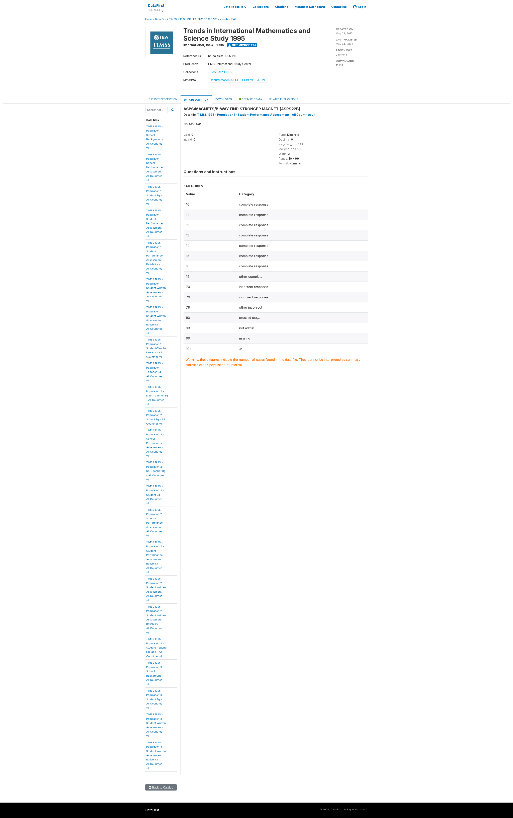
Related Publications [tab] (283, 99)
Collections (261, 6)
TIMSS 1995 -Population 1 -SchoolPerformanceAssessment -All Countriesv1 (155, 167)
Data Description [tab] (196, 99)
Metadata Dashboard (310, 6)
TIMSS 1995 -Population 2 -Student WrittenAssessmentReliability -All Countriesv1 (156, 619)
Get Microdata (243, 45)
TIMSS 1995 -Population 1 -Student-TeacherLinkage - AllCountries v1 (157, 348)
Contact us (339, 6)
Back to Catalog (162, 787)
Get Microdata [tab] (251, 99)
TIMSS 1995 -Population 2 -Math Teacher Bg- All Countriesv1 (157, 395)
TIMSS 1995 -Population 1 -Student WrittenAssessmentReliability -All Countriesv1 (156, 320)
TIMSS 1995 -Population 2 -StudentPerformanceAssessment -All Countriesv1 (155, 522)
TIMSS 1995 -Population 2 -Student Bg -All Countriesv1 (155, 495)
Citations (281, 6)
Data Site (160, 19)
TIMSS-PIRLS (177, 19)
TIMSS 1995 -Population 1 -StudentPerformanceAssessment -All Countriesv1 (155, 223)
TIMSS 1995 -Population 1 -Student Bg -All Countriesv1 (154, 195)
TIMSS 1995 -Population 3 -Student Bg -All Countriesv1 (155, 699)
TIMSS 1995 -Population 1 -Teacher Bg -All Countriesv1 (154, 372)
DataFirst (156, 5)
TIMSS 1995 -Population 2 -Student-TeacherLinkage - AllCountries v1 (157, 647)
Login (362, 6)
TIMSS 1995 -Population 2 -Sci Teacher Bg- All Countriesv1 (156, 471)
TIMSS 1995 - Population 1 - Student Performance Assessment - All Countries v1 (256, 114)
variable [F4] (228, 19)
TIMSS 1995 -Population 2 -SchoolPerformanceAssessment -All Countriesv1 (155, 442)
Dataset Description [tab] (163, 99)
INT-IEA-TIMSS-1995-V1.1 (202, 19)
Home (148, 19)
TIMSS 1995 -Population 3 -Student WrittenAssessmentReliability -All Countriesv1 (156, 755)
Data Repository (234, 6)
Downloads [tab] (223, 99)
